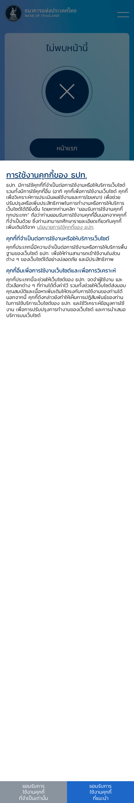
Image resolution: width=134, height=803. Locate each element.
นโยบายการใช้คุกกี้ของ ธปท (65, 227)
